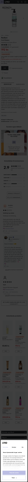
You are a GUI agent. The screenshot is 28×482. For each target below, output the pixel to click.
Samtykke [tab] (5, 447)
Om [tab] (22, 447)
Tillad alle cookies (14, 472)
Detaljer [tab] (14, 447)
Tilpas (13, 477)
